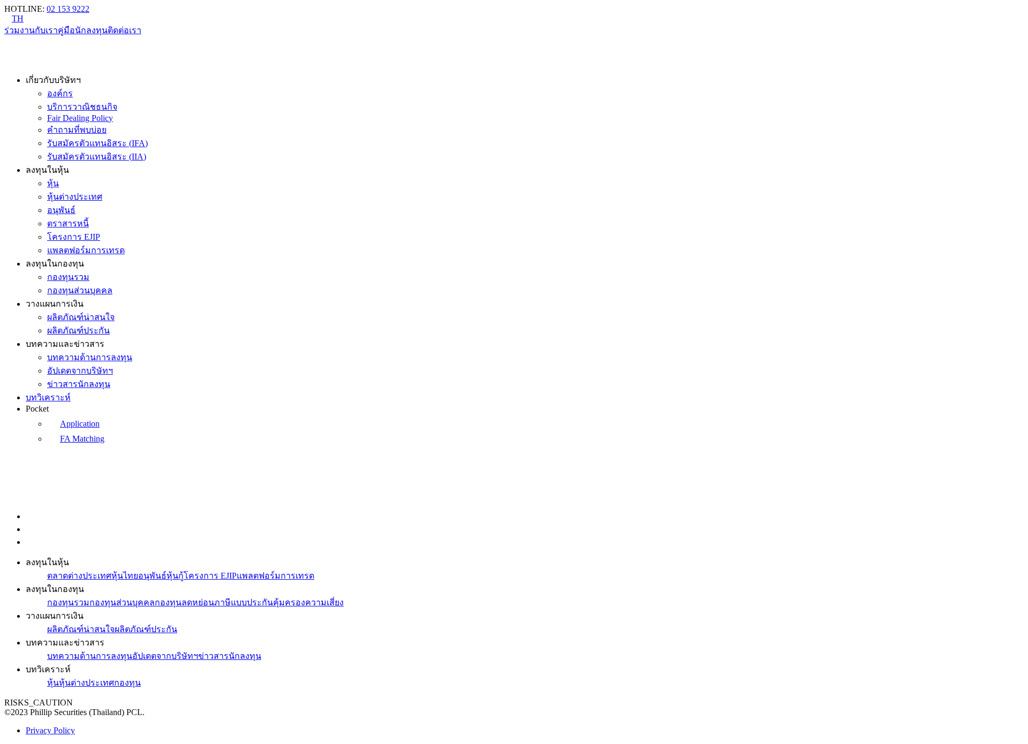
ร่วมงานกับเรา (31, 30)
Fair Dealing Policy (80, 118)
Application (80, 423)
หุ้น (53, 183)
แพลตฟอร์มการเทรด (86, 250)
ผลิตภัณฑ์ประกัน (78, 330)
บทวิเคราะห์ (48, 397)
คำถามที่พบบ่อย (77, 129)
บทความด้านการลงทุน (89, 357)
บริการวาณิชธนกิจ (82, 106)
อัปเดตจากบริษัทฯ (80, 370)
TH (18, 18)
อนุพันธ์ (61, 210)
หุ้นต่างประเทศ (74, 196)
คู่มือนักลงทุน (83, 30)
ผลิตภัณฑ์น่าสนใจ (81, 317)
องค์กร (60, 93)
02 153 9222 (68, 8)
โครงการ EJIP (73, 236)
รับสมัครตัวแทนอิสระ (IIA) (96, 156)
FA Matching (82, 438)
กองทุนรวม (68, 277)
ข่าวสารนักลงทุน (78, 384)
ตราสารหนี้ (68, 223)
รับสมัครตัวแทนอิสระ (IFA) (97, 143)
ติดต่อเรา (124, 30)
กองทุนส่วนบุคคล (79, 290)
